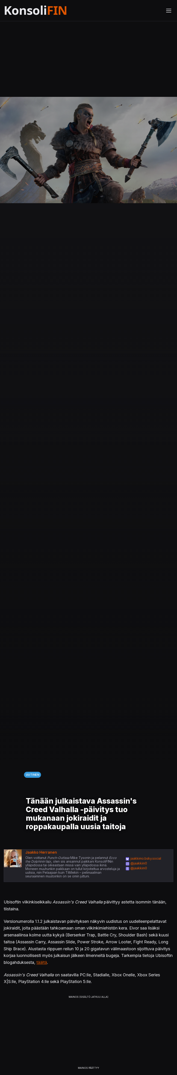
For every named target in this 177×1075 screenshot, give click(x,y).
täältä (41, 962)
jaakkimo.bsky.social (145, 858)
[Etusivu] (47, 10)
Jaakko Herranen (41, 852)
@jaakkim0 (138, 863)
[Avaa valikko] (168, 10)
